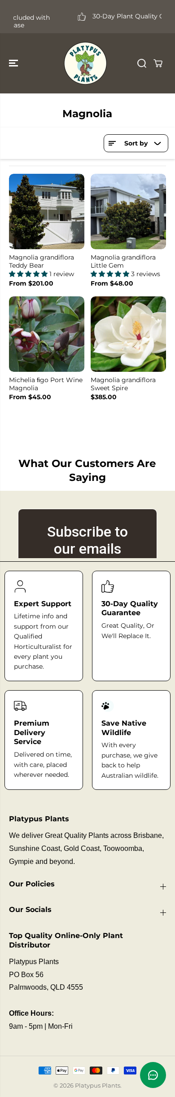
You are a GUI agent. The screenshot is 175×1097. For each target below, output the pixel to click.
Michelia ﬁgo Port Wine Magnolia (46, 384)
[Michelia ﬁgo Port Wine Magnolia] (46, 334)
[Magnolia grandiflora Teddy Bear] (46, 211)
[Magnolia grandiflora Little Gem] (128, 211)
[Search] (142, 63)
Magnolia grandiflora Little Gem (123, 261)
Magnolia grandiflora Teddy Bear (41, 261)
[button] (14, 63)
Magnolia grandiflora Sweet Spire (123, 384)
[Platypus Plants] (85, 63)
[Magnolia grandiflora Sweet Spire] (128, 334)
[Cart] (158, 63)
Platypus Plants (97, 1085)
